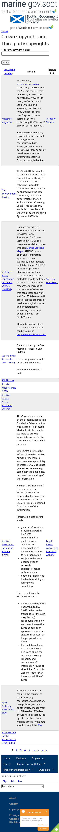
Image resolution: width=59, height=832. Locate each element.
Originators (38, 758)
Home (4, 31)
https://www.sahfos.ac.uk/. (31, 334)
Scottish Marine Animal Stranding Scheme (7, 402)
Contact (13, 803)
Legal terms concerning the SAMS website (52, 547)
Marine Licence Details (28, 764)
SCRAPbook (8, 380)
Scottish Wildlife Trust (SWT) (9, 388)
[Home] (29, 7)
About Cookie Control (23, 811)
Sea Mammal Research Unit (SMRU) (9, 359)
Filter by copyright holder (15, 49)
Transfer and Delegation (15, 769)
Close (46, 811)
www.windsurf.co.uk (28, 84)
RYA (40, 725)
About (12, 798)
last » (44, 750)
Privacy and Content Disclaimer (16, 819)
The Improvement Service (9, 194)
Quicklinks (43, 769)
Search (7, 764)
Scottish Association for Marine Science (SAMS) (8, 547)
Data (20, 781)
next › (36, 750)
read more (43, 828)
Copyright (15, 809)
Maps (6, 781)
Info (12, 781)
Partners (21, 758)
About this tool (42, 825)
